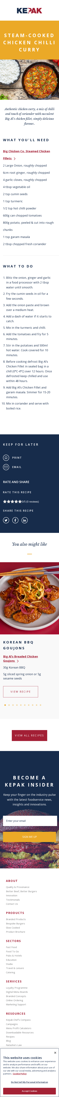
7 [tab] (28, 705)
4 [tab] (17, 705)
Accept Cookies (29, 1091)
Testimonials (13, 899)
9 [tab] (36, 705)
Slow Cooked (13, 927)
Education (11, 959)
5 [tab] (21, 705)
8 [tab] (32, 705)
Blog (8, 1040)
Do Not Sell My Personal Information (29, 1082)
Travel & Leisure (15, 968)
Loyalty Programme (17, 987)
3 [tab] (13, 705)
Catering (10, 972)
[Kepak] (29, 12)
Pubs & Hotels (14, 955)
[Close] (55, 1052)
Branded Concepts (16, 996)
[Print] (6, 458)
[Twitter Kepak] (6, 520)
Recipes (10, 1036)
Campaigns (12, 1024)
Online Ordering (14, 1000)
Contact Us (12, 903)
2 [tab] (9, 705)
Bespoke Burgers (15, 923)
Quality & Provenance (17, 887)
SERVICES (14, 981)
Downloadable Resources (20, 1032)
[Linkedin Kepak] (25, 520)
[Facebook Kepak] (15, 520)
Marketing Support (16, 1004)
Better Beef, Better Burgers (21, 891)
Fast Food (11, 947)
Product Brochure (15, 931)
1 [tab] (5, 705)
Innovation (11, 895)
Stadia (9, 963)
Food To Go (12, 951)
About (12, 881)
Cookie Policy (20, 1073)
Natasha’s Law (14, 1045)
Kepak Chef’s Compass (18, 1019)
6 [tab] (24, 705)
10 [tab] (40, 705)
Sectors (13, 941)
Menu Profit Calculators (18, 1028)
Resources (15, 1013)
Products (15, 913)
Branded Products (16, 919)
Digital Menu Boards (17, 991)
